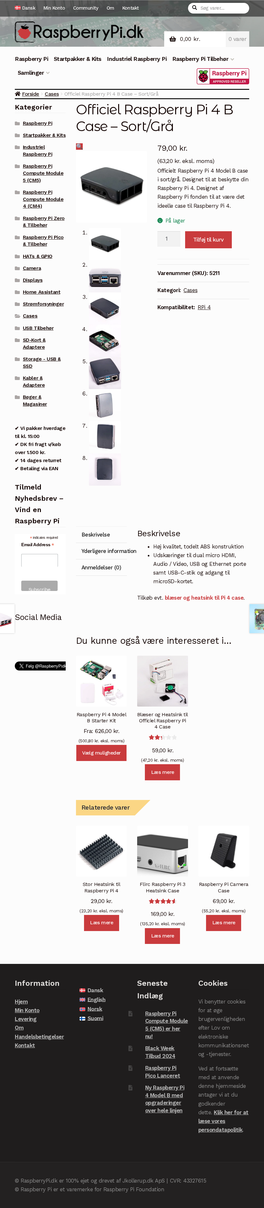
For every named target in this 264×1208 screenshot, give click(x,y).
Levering (25, 1019)
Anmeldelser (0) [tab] (101, 567)
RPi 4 (204, 307)
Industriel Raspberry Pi (136, 59)
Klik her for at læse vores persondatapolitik (223, 1121)
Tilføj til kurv (208, 239)
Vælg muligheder (101, 753)
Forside (30, 94)
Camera (32, 268)
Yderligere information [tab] (104, 551)
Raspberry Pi (31, 59)
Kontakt (130, 8)
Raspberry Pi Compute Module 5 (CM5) (43, 173)
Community (86, 8)
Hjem (21, 1001)
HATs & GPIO (37, 256)
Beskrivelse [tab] (95, 534)
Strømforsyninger (43, 304)
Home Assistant (41, 292)
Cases (52, 94)
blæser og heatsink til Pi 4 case (204, 597)
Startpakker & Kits (77, 59)
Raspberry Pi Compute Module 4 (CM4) (43, 199)
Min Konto (54, 8)
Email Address (37, 545)
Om (110, 8)
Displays (32, 280)
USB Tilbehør (38, 328)
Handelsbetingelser (39, 1036)
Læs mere (162, 772)
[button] (79, 146)
